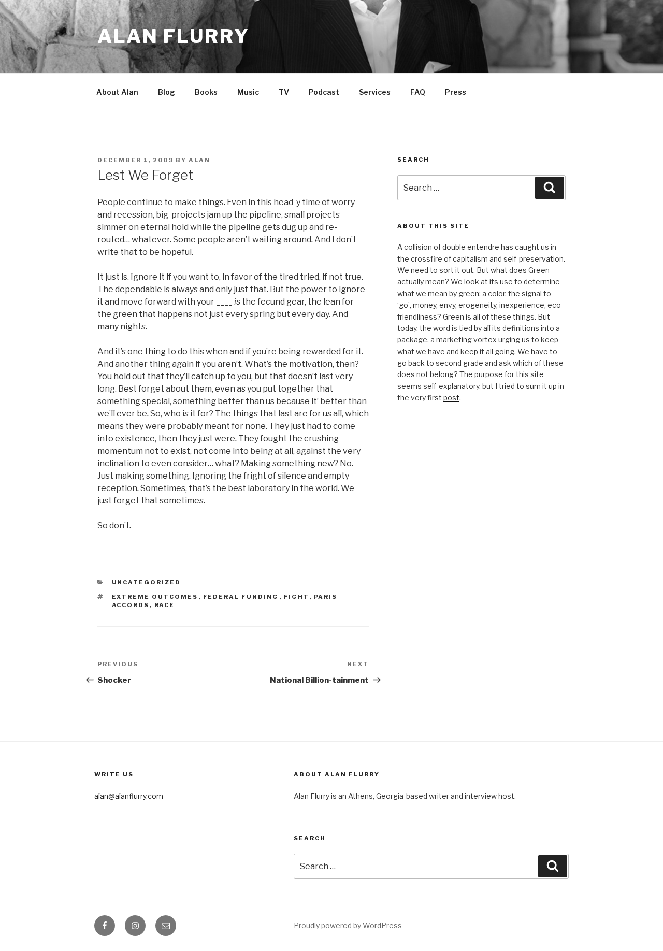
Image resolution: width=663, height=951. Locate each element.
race (164, 605)
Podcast (324, 92)
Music (248, 92)
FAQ (417, 92)
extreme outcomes (155, 596)
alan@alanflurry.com (128, 795)
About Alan (117, 92)
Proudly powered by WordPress (348, 925)
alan (199, 160)
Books (206, 92)
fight (296, 596)
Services (375, 92)
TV (284, 92)
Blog (166, 92)
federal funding (241, 596)
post (451, 397)
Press (455, 92)
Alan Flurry (173, 36)
